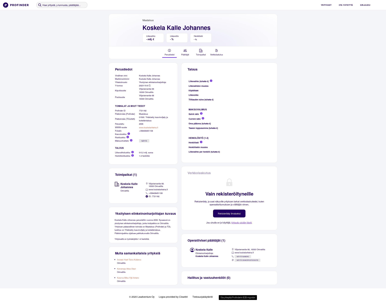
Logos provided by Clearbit (173, 296)
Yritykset (326, 5)
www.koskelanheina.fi (148, 127)
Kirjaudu (365, 5)
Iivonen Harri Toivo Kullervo (129, 259)
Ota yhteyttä (346, 5)
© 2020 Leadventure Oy (142, 296)
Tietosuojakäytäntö (202, 296)
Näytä (144, 141)
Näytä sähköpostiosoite (247, 260)
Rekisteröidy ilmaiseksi (229, 213)
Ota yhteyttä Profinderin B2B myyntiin (237, 297)
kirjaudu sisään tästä (241, 222)
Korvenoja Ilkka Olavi (126, 268)
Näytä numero (243, 256)
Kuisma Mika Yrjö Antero (128, 277)
